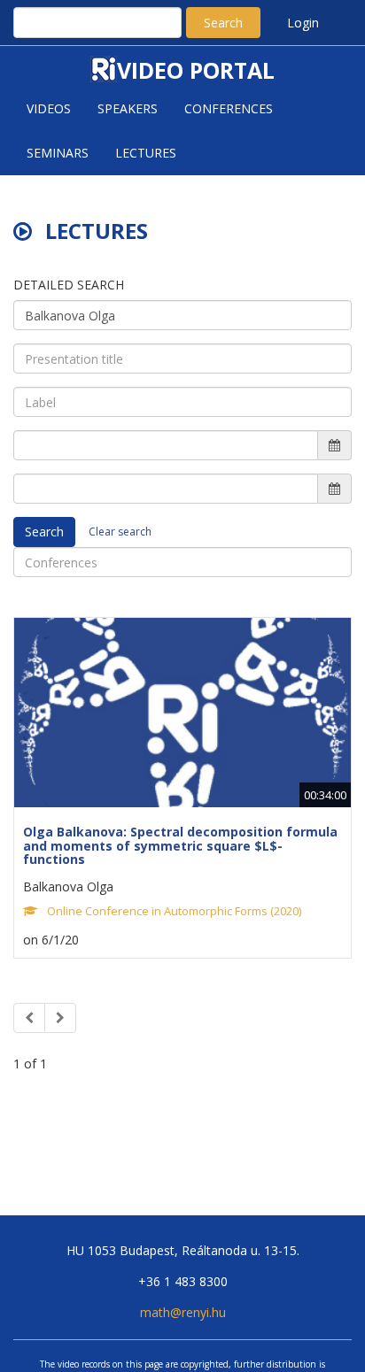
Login (303, 22)
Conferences (228, 108)
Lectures (145, 152)
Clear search (120, 531)
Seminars (58, 152)
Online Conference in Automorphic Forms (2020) (174, 911)
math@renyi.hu (183, 1312)
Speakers (127, 108)
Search (223, 22)
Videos (49, 108)
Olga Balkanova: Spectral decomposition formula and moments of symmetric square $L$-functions (180, 845)
